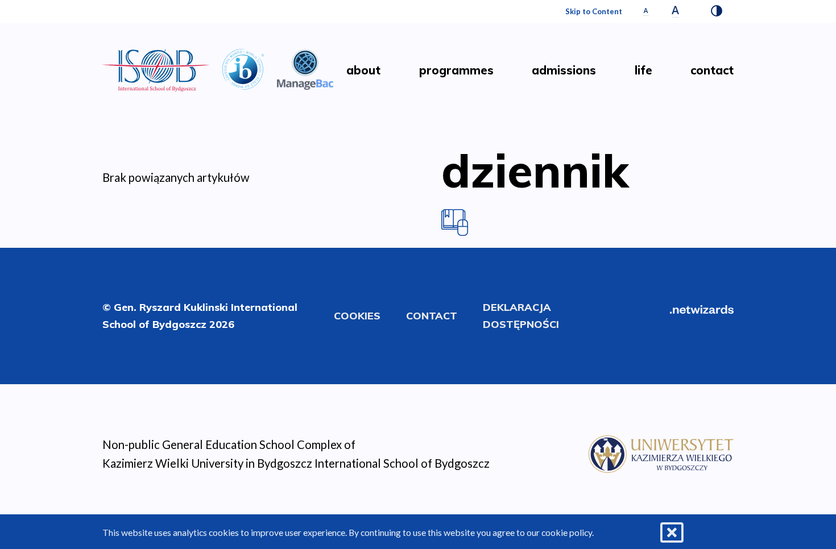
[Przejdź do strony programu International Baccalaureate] (243, 67)
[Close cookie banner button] (672, 533)
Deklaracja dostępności (521, 316)
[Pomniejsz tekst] (645, 12)
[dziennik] (454, 221)
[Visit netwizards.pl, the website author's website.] (702, 308)
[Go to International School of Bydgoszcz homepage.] (661, 452)
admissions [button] (564, 70)
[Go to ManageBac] (305, 67)
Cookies (357, 315)
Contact (431, 315)
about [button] (363, 70)
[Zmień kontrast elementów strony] (717, 12)
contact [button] (712, 70)
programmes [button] (456, 70)
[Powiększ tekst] (675, 11)
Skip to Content (593, 11)
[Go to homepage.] (156, 70)
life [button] (643, 70)
